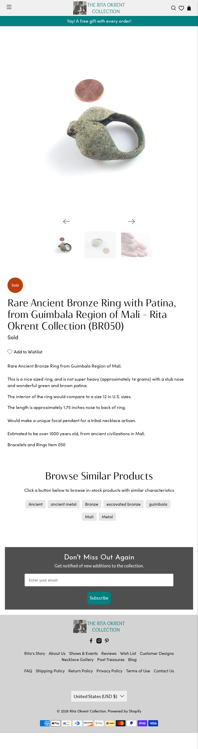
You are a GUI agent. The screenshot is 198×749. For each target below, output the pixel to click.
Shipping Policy (50, 670)
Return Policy (80, 670)
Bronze (91, 504)
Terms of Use (138, 670)
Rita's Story (34, 653)
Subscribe (99, 598)
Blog (132, 659)
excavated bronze (123, 504)
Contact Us (164, 670)
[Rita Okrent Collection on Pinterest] (106, 642)
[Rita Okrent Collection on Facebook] (91, 642)
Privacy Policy (109, 670)
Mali (89, 516)
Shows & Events (83, 653)
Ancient (36, 504)
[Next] (132, 221)
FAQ (28, 670)
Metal (107, 516)
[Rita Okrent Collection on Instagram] (99, 642)
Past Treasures (111, 659)
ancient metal (64, 504)
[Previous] (66, 221)
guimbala (158, 504)
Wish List (128, 653)
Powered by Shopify (124, 711)
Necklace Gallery (78, 659)
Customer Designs (157, 653)
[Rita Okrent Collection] (99, 8)
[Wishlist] (181, 8)
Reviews (109, 653)
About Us (57, 653)
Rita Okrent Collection (88, 711)
